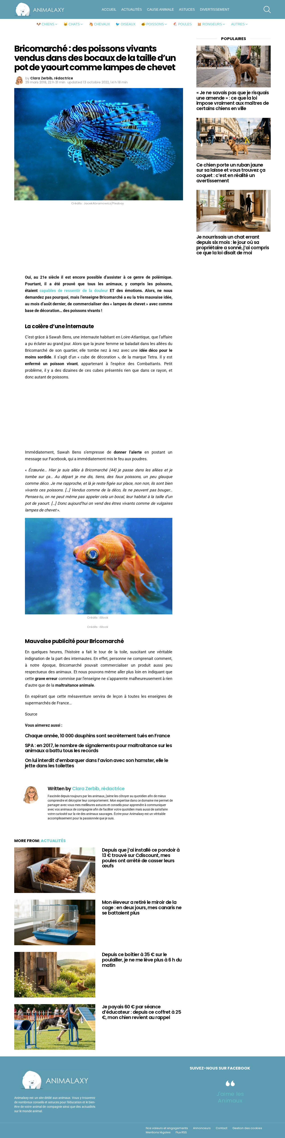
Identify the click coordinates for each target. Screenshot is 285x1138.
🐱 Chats (71, 24)
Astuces (187, 9)
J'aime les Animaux (230, 1097)
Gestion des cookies (247, 1128)
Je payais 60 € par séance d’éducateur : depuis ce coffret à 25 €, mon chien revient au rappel (141, 1011)
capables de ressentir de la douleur (74, 290)
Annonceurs (202, 1128)
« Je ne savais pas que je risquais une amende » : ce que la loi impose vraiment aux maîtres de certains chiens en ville (232, 100)
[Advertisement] (98, 241)
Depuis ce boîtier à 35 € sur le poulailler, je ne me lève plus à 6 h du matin (142, 959)
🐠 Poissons (152, 24)
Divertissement (214, 9)
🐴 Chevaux (99, 24)
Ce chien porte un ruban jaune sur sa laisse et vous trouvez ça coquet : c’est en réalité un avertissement (230, 173)
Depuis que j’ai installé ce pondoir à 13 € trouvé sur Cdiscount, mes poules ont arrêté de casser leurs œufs (141, 858)
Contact (221, 1128)
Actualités (131, 9)
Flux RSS (181, 1132)
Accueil (109, 9)
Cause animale (160, 9)
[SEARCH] (267, 9)
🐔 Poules (182, 24)
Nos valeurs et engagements (167, 1128)
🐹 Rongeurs (209, 24)
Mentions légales (158, 1132)
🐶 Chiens (45, 24)
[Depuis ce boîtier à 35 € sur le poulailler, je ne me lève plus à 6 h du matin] (54, 974)
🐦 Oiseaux (126, 24)
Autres (238, 24)
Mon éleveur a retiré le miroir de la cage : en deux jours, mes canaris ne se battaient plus (141, 907)
